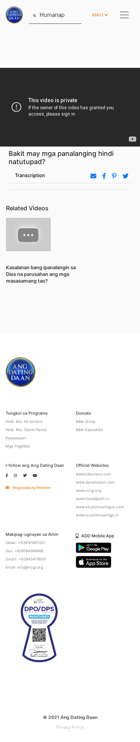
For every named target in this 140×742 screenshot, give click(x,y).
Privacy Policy (70, 727)
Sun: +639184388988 (24, 550)
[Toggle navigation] (124, 15)
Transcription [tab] (30, 175)
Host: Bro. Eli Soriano (24, 421)
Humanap (51, 14)
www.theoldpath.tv (92, 498)
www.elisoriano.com (93, 474)
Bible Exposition (89, 429)
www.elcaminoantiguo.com (100, 506)
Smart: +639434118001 (26, 559)
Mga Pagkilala (18, 446)
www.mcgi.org (88, 490)
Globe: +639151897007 (26, 542)
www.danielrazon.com (95, 482)
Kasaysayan (16, 438)
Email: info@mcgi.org (24, 567)
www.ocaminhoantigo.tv (97, 515)
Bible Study (85, 421)
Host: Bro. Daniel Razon (26, 429)
